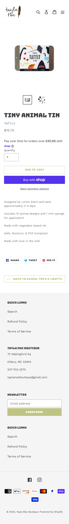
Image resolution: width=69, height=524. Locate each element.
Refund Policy (17, 321)
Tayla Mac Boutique (27, 511)
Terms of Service (19, 331)
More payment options (34, 188)
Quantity (9, 150)
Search (12, 311)
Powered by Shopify (51, 511)
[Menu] (63, 12)
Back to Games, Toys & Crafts (37, 279)
